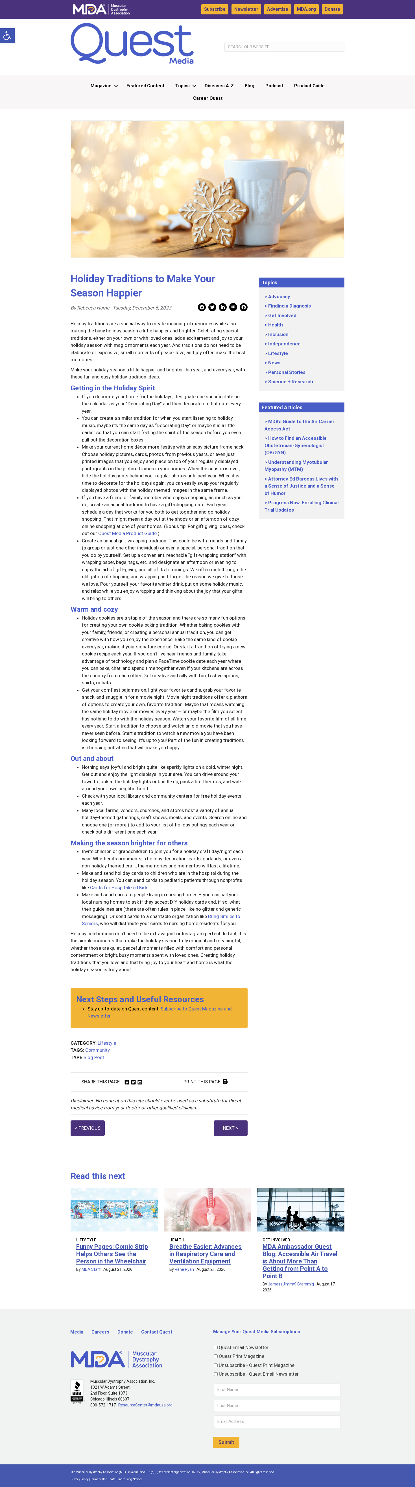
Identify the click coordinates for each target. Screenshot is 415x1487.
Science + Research (290, 381)
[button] (7, 35)
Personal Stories (286, 372)
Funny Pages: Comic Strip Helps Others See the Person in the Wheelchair (112, 1254)
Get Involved (282, 315)
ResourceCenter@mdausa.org (145, 1405)
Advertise (277, 9)
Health (275, 325)
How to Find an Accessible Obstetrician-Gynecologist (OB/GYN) (296, 445)
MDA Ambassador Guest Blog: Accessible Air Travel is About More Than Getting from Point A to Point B (300, 1261)
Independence (284, 344)
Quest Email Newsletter (243, 1347)
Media (76, 1332)
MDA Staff (91, 1269)
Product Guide (309, 85)
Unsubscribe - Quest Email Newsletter (259, 1374)
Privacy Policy (79, 1479)
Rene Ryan (184, 1269)
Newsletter (246, 9)
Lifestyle (107, 1043)
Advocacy (279, 296)
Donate (332, 9)
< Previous (88, 1128)
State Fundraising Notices (126, 1479)
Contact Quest (156, 1332)
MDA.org (306, 9)
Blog (249, 85)
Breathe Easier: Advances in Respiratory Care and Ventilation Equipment (205, 1254)
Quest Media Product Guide (127, 533)
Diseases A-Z (219, 85)
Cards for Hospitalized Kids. (120, 887)
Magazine (101, 85)
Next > (230, 1128)
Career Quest (207, 98)
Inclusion (278, 334)
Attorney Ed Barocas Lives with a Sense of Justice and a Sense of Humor (301, 486)
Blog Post (94, 1057)
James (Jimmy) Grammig (291, 1284)
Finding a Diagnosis (289, 306)
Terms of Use (98, 1479)
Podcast (274, 85)
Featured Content (145, 85)
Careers (100, 1332)
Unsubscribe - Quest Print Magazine (256, 1365)
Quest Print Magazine (241, 1356)
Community (97, 1050)
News (274, 362)
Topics (182, 85)
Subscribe (215, 9)
